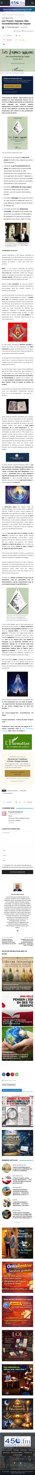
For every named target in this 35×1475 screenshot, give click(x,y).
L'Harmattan (23, 790)
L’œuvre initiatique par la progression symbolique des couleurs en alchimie (17, 988)
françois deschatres (15, 812)
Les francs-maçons (7, 793)
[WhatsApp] (16, 1074)
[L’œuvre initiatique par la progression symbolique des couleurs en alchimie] (17, 974)
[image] (17, 1111)
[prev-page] (3, 1064)
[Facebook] (4, 1074)
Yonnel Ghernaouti (13, 27)
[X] (8, 1074)
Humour (15, 1199)
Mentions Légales (17, 1452)
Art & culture (10, 15)
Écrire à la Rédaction (9, 1084)
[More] (4, 44)
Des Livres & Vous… (20, 15)
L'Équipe (16, 1450)
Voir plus (17, 1222)
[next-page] (6, 1064)
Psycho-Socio (17, 1210)
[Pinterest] (12, 1074)
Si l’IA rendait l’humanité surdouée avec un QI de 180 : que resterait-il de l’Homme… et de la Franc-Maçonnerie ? (23, 1215)
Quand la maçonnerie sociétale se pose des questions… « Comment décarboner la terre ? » (15, 1056)
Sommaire (23, 1450)
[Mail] (17, 930)
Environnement (8, 1052)
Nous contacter (7, 1450)
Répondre (11, 822)
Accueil (4, 15)
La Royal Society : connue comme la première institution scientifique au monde (9, 941)
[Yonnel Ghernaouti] (3, 27)
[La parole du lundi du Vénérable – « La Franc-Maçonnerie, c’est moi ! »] (6, 1203)
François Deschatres (12, 790)
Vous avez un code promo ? (11, 92)
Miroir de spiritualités (10, 984)
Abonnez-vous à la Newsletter (12, 1090)
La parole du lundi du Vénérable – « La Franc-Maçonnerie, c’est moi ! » (21, 1203)
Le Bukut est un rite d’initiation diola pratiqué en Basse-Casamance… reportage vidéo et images (25, 942)
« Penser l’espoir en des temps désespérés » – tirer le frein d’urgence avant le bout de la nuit (17, 1022)
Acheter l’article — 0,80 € (12, 86)
